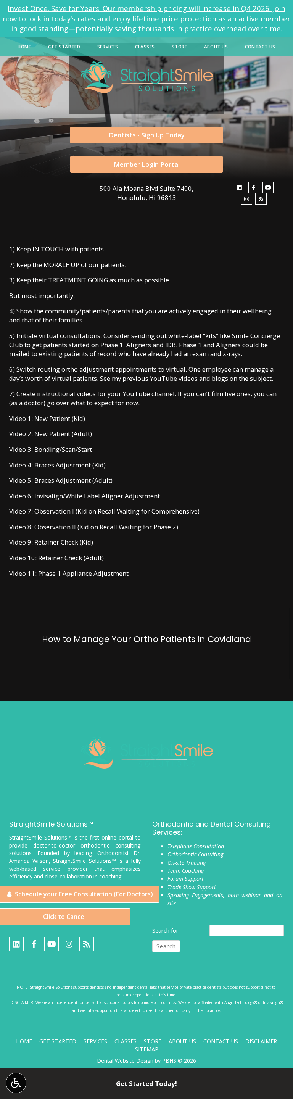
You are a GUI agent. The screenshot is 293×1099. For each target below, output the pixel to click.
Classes (145, 47)
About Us (216, 47)
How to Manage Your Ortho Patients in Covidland (146, 639)
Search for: (166, 930)
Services (107, 47)
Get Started (64, 47)
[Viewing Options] (16, 1083)
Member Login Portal (147, 164)
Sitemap (146, 1049)
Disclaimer (261, 1041)
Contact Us (260, 47)
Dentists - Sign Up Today (147, 135)
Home (24, 47)
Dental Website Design (125, 1060)
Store (179, 47)
